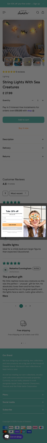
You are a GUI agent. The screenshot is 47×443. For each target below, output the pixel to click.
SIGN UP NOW (12, 224)
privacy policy (14, 232)
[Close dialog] (44, 207)
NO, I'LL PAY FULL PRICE (12, 228)
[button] (6, 436)
